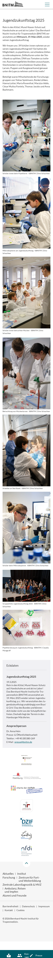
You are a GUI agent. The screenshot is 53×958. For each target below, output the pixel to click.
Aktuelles (8, 873)
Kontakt (9, 910)
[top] (26, 863)
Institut (21, 873)
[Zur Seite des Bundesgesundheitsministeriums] (26, 760)
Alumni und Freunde (14, 895)
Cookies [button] (20, 910)
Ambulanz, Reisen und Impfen (15, 890)
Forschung (9, 877)
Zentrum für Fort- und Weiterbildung (30, 879)
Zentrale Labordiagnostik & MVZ (22, 884)
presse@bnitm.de (23, 742)
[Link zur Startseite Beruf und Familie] (26, 806)
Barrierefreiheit (10, 906)
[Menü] (47, 4)
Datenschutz (28, 906)
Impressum (44, 906)
